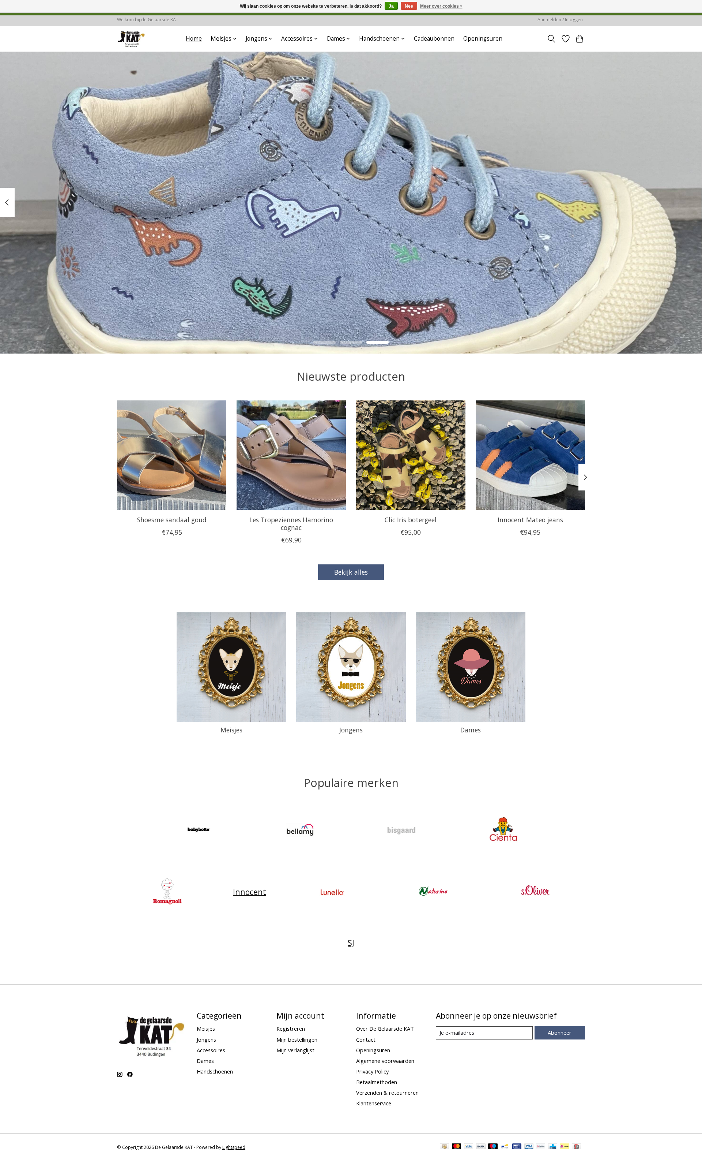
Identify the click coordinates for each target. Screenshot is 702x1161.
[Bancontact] (504, 1147)
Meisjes (231, 729)
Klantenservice (373, 1103)
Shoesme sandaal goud (172, 519)
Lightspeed (233, 1147)
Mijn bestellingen (296, 1039)
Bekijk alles (351, 572)
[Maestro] (493, 1147)
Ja (391, 6)
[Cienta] (503, 831)
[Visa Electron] (528, 1147)
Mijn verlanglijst (295, 1050)
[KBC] (552, 1147)
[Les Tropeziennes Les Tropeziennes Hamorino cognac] (291, 455)
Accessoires (211, 1050)
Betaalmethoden (376, 1082)
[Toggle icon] (551, 38)
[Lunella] (332, 891)
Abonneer (559, 1032)
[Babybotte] (199, 831)
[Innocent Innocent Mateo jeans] (530, 455)
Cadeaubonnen (434, 38)
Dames (470, 729)
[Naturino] (433, 891)
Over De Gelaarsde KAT (385, 1028)
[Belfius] (540, 1147)
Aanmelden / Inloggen (560, 19)
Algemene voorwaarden (385, 1060)
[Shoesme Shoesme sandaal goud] (171, 455)
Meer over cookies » (441, 6)
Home (194, 38)
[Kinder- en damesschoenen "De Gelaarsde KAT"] (131, 39)
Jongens (351, 729)
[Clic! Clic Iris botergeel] (410, 455)
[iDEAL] (564, 1147)
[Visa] (468, 1147)
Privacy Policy (372, 1071)
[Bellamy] (300, 831)
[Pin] (516, 1147)
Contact (365, 1039)
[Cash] (444, 1147)
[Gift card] (576, 1147)
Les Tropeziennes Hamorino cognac (291, 523)
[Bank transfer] (481, 1147)
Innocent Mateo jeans (530, 519)
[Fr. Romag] (167, 891)
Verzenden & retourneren (387, 1092)
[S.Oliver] (535, 891)
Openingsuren (482, 38)
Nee (409, 6)
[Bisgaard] (402, 831)
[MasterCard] (456, 1147)
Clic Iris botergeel (411, 519)
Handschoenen (215, 1071)
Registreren (290, 1028)
